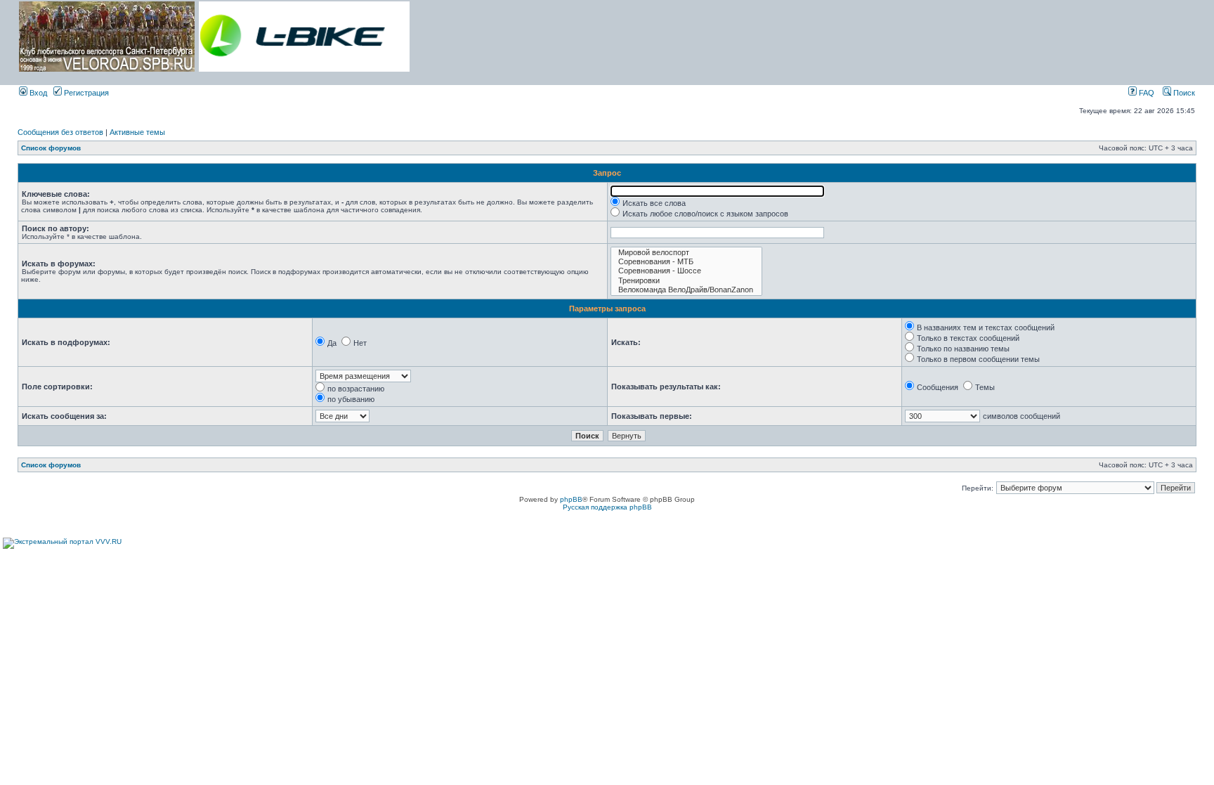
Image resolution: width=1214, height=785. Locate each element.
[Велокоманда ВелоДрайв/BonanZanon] (686, 289)
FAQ (1145, 93)
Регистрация (85, 93)
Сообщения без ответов (60, 132)
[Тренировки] (686, 280)
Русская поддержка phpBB (607, 507)
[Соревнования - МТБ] (686, 261)
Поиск (1183, 93)
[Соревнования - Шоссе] (686, 270)
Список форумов (51, 148)
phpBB (571, 499)
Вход (37, 93)
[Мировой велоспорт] (686, 252)
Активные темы (137, 132)
